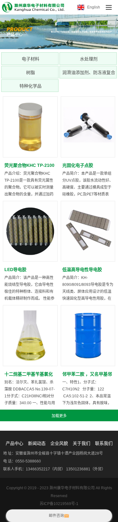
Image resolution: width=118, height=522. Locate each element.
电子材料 (30, 58)
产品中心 (14, 443)
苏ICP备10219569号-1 (59, 504)
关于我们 (81, 443)
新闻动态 (37, 443)
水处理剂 (89, 58)
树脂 (30, 72)
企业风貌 (59, 443)
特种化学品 (31, 85)
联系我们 (104, 443)
